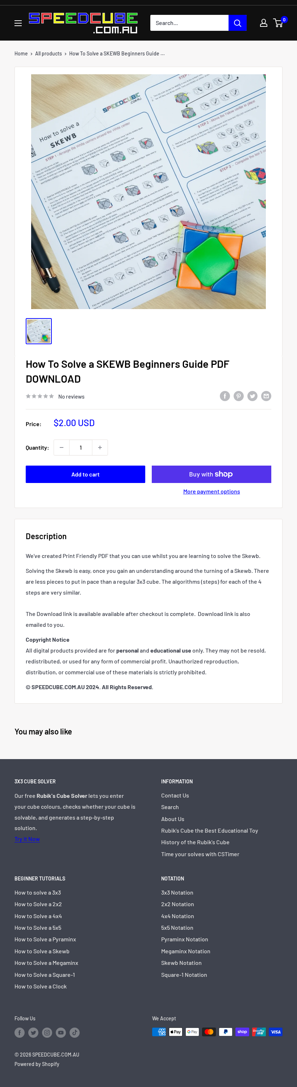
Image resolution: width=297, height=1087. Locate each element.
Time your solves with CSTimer (200, 853)
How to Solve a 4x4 (38, 915)
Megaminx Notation (185, 951)
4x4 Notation (177, 915)
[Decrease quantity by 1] (61, 447)
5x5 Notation (177, 927)
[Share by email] (266, 395)
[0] (278, 22)
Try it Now (27, 838)
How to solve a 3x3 (37, 892)
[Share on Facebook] (225, 395)
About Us (172, 818)
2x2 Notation (177, 903)
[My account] (263, 23)
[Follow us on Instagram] (47, 1033)
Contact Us (175, 795)
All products (48, 53)
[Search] (238, 23)
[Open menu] (18, 23)
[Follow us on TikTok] (75, 1033)
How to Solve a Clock (40, 986)
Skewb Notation (181, 962)
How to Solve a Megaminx (46, 962)
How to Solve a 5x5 (37, 927)
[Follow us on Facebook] (19, 1033)
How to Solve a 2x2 (38, 903)
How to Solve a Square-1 (44, 974)
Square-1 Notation (184, 974)
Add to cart (85, 474)
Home (21, 53)
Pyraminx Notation (184, 939)
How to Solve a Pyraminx (45, 939)
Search (170, 806)
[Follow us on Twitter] (33, 1033)
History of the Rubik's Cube (195, 841)
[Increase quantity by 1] (100, 447)
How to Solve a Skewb (42, 951)
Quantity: (37, 447)
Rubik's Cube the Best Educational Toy (209, 830)
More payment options (211, 491)
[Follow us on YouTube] (61, 1033)
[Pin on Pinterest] (239, 395)
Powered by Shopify (36, 1064)
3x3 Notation (177, 892)
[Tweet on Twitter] (252, 395)
